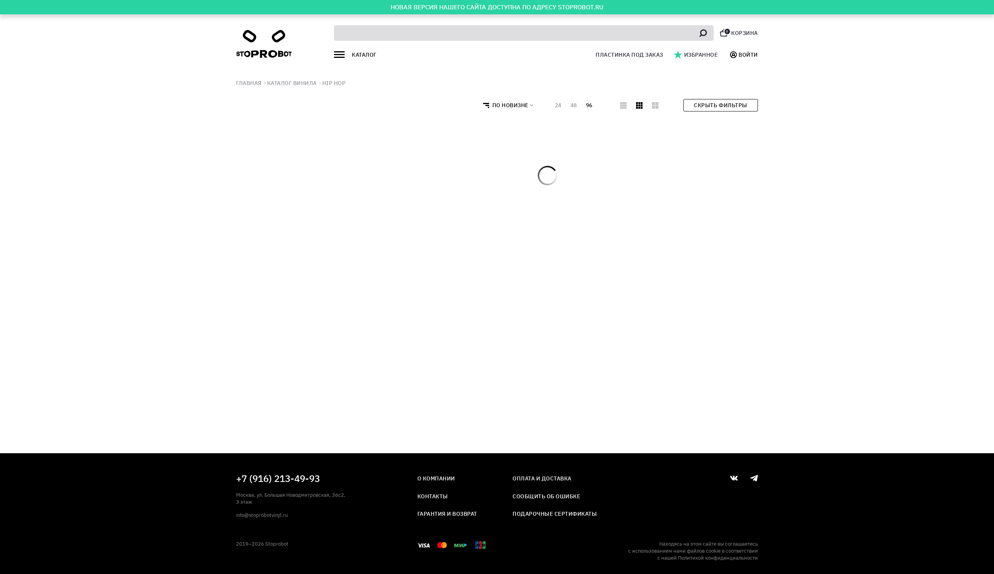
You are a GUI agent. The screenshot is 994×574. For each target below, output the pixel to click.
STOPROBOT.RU (580, 7)
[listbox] (505, 105)
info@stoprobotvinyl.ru (262, 515)
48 (573, 105)
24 (558, 105)
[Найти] (703, 33)
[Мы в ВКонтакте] (734, 478)
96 (589, 105)
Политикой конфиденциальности (718, 558)
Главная (249, 83)
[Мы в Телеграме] (754, 478)
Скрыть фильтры (720, 105)
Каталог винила (292, 83)
